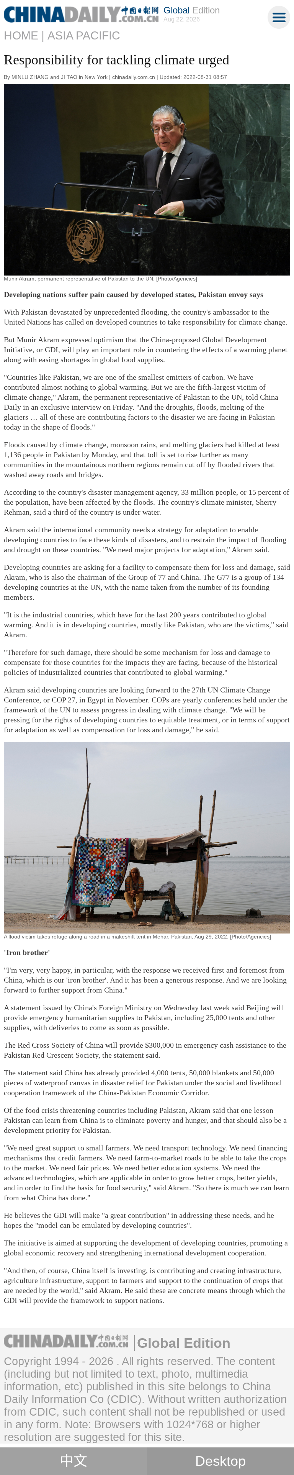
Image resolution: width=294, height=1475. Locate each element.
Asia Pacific (83, 35)
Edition (191, 10)
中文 (73, 1461)
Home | (24, 35)
